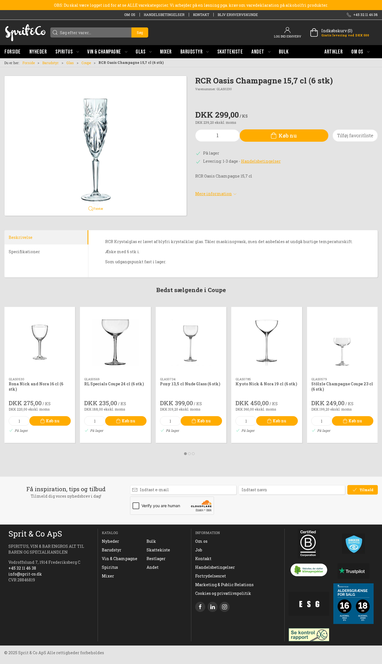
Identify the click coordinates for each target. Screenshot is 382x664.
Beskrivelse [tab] (20, 237)
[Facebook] (200, 607)
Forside (28, 62)
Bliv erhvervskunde (238, 14)
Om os (129, 14)
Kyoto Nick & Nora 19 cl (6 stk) (266, 383)
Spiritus (110, 567)
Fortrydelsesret (210, 576)
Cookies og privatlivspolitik (223, 593)
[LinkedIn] (212, 607)
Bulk (151, 541)
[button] (67, 51)
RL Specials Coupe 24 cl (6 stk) (114, 383)
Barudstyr (50, 62)
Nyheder (110, 541)
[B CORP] (309, 543)
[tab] (185, 453)
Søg (140, 32)
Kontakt (201, 14)
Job (198, 550)
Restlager (156, 558)
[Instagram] (225, 607)
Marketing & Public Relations (224, 584)
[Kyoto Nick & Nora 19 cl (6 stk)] (266, 342)
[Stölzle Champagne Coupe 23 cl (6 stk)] (342, 342)
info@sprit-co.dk (25, 574)
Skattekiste (158, 550)
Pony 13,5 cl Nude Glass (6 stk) (190, 383)
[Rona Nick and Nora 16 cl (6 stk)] (40, 342)
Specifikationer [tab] (24, 251)
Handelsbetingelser (164, 14)
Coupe (86, 62)
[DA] (25, 32)
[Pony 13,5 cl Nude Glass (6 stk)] (191, 342)
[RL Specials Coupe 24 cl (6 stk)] (115, 342)
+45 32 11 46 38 (22, 568)
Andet (153, 567)
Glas (70, 62)
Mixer (108, 576)
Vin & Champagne (119, 558)
